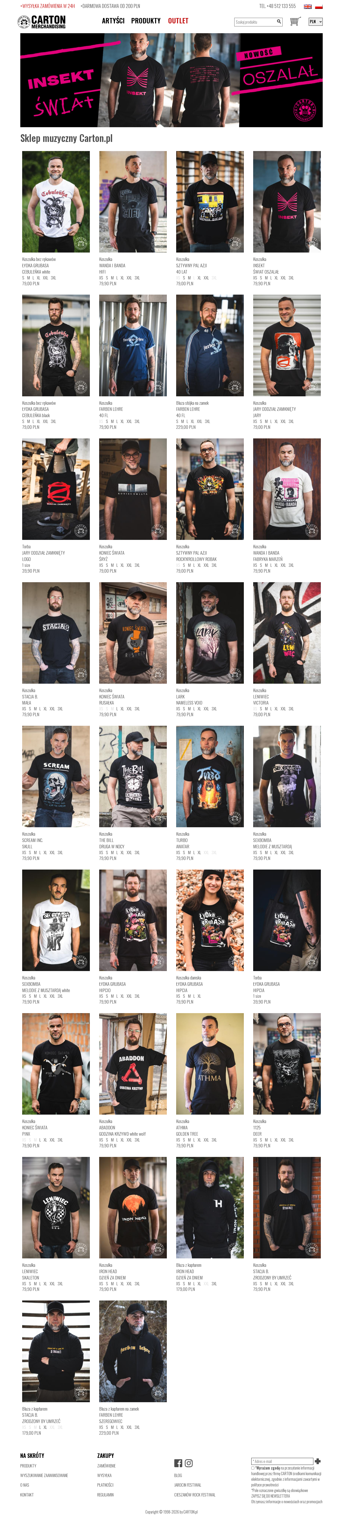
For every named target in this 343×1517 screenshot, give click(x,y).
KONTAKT (27, 1495)
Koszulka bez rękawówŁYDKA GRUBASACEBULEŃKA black (39, 409)
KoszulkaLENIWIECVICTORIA (261, 696)
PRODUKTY (146, 20)
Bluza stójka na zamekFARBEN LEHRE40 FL (192, 409)
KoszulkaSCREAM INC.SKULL (32, 840)
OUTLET (178, 20)
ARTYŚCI (113, 20)
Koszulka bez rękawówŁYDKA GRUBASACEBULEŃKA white (39, 265)
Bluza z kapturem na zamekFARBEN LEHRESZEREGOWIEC (119, 1415)
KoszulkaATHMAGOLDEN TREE (187, 1127)
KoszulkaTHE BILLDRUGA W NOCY (111, 840)
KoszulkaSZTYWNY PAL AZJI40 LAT (191, 265)
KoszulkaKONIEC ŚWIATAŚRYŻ (111, 552)
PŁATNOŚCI (105, 1485)
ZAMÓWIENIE (106, 1466)
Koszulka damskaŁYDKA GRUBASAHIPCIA (189, 983)
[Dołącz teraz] (318, 1461)
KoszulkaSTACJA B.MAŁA (30, 696)
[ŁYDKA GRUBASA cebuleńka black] (171, 80)
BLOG (178, 1475)
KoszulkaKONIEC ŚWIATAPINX (34, 1127)
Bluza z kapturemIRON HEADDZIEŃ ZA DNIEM (189, 1271)
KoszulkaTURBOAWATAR (182, 840)
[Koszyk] (296, 22)
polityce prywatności (265, 1485)
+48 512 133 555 (281, 5)
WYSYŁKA (104, 1475)
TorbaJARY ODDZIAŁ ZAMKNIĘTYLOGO (43, 552)
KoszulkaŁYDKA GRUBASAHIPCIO (112, 983)
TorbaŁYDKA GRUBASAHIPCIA (266, 983)
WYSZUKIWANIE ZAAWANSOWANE (44, 1475)
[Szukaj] (279, 22)
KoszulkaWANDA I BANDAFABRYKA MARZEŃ (268, 552)
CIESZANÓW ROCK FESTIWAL (194, 1495)
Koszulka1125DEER (259, 1127)
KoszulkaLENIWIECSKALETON (30, 1271)
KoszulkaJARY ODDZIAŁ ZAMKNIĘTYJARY (274, 409)
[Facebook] (178, 1463)
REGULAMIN (105, 1495)
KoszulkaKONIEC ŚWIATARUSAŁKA (111, 696)
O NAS (24, 1485)
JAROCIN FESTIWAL (187, 1485)
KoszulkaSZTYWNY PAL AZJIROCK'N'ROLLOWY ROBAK (196, 552)
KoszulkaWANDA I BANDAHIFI (112, 265)
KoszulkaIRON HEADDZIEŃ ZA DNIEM (112, 1271)
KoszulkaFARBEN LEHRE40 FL (111, 409)
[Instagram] (189, 1463)
